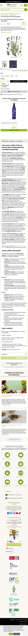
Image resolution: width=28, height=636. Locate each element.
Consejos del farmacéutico (10, 358)
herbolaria (18, 13)
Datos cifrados (7, 476)
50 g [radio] (2, 76)
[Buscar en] (25, 9)
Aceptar (10, 634)
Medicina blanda (12, 13)
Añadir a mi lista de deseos (7, 69)
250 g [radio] (12, 76)
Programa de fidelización (7, 485)
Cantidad (2, 78)
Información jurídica (23, 624)
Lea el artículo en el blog (6, 405)
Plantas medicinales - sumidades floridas (8, 15)
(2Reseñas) (24, 25)
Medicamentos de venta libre (20, 485)
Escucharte (21, 458)
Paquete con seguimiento (7, 458)
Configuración (16, 634)
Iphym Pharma (3, 23)
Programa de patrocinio (20, 476)
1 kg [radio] (16, 76)
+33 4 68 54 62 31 (14, 525)
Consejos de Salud (14, 439)
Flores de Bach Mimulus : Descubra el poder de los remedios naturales (13, 395)
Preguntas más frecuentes (21, 467)
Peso (2, 73)
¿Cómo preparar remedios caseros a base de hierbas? (12, 425)
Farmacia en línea (4, 13)
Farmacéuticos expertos (7, 467)
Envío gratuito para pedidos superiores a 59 (14, 1)
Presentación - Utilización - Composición (12, 141)
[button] (1, 5)
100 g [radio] (7, 76)
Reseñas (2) (4, 354)
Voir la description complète (6, 32)
